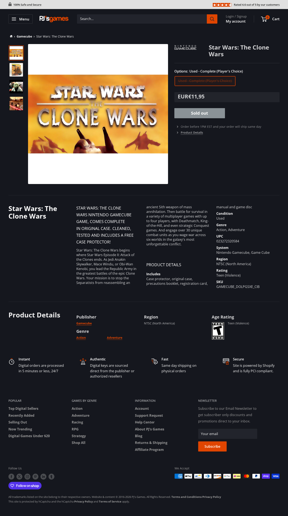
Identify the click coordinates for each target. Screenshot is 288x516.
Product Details (192, 132)
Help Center (145, 422)
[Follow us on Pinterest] (35, 477)
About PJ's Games (149, 429)
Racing (77, 422)
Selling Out (17, 422)
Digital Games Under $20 (29, 436)
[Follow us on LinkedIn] (43, 477)
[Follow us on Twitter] (19, 477)
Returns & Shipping (151, 442)
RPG (75, 429)
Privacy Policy (211, 497)
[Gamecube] (191, 46)
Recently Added (21, 415)
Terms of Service (110, 501)
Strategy (79, 436)
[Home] (10, 36)
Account (142, 408)
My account (236, 21)
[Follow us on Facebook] (11, 477)
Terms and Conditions (186, 497)
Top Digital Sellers (23, 408)
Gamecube (24, 36)
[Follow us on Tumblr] (51, 477)
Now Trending (20, 429)
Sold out (199, 113)
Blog (138, 436)
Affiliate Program (149, 449)
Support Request (149, 415)
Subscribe (212, 446)
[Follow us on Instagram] (27, 477)
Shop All (78, 442)
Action (81, 338)
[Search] (212, 19)
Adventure (114, 338)
